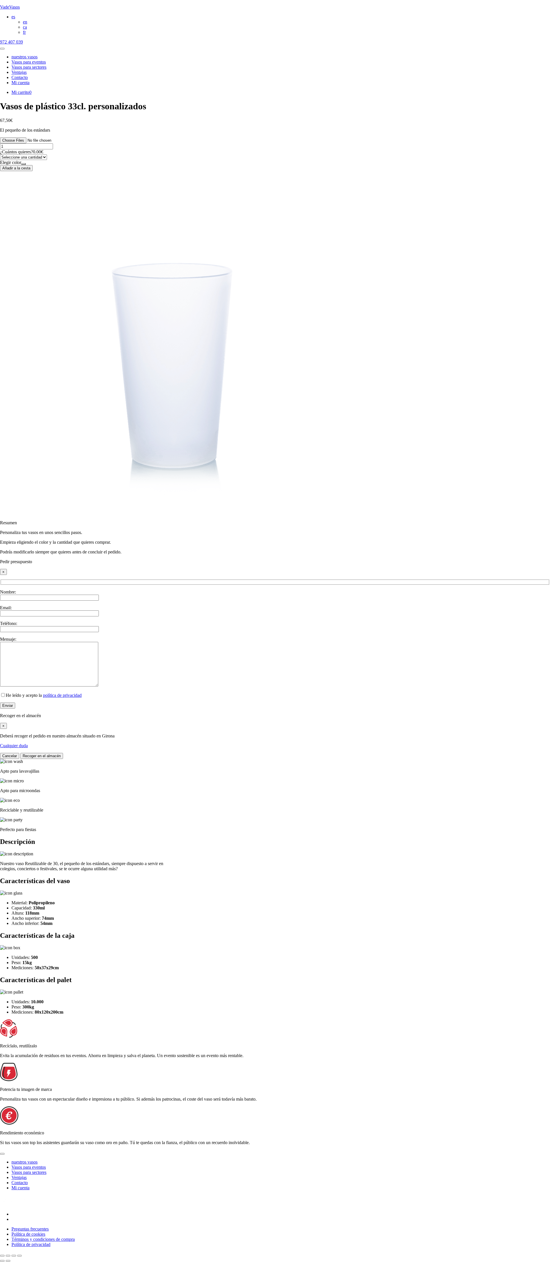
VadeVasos (10, 7)
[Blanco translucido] (23, 164)
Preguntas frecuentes (30, 1229)
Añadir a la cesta (16, 168)
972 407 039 (11, 41)
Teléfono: (8, 623)
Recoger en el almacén (42, 756)
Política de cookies (28, 1234)
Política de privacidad (30, 1244)
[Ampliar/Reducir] (2, 1256)
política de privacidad (62, 695)
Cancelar (9, 756)
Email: (6, 607)
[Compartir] (13, 1256)
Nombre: (8, 592)
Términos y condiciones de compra (43, 1239)
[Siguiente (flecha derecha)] (8, 1261)
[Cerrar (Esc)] (19, 1256)
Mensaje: (8, 639)
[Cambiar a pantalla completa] (8, 1256)
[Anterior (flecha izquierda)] (2, 1261)
